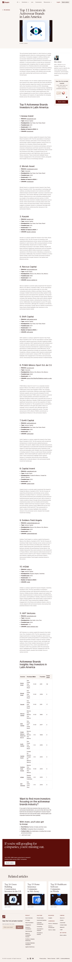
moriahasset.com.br (32, 169)
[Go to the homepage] (3, 916)
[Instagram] (30, 958)
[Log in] (58, 2)
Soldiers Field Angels (22, 768)
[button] (18, 2)
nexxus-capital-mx (32, 280)
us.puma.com (30, 368)
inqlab (28, 582)
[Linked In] (28, 958)
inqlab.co (29, 569)
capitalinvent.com (31, 471)
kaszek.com (30, 219)
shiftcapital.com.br (32, 319)
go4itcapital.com (31, 423)
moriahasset (30, 181)
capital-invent (30, 483)
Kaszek (22, 704)
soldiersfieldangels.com (33, 523)
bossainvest (30, 131)
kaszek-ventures (31, 232)
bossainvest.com (31, 118)
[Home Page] (5, 2)
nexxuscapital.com (32, 269)
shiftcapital (30, 332)
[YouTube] (33, 958)
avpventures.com (31, 616)
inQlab (22, 777)
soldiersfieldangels (32, 533)
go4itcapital (30, 433)
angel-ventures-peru (32, 626)
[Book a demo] (65, 2)
